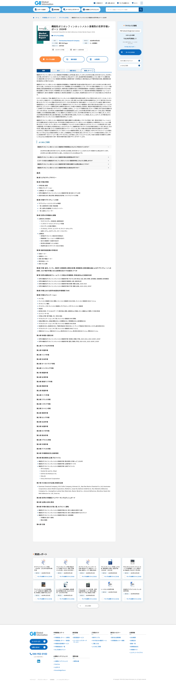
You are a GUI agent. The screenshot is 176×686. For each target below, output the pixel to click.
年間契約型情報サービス (61, 643)
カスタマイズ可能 (60, 50)
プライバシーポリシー (43, 679)
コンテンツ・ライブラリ (136, 652)
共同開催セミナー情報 (117, 640)
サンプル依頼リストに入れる (44, 576)
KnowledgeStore (60, 670)
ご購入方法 (95, 643)
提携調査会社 (134, 646)
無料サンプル (96, 637)
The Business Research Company (69, 40)
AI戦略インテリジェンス (61, 661)
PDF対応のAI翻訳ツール (99, 640)
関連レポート (88, 70)
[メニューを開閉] (142, 3)
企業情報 (132, 633)
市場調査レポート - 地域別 (62, 640)
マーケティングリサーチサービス (80, 641)
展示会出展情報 (116, 637)
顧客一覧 (133, 643)
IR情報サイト (134, 649)
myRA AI (57, 667)
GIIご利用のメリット (60, 649)
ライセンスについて (129, 47)
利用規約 (52, 679)
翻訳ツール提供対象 (78, 50)
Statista (57, 664)
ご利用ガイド (95, 633)
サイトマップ (32, 679)
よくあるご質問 (96, 646)
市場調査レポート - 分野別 (62, 637)
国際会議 (76, 661)
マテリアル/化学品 (64, 17)
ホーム (37, 17)
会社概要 (133, 637)
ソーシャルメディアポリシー (63, 679)
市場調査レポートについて (49, 17)
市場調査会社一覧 (59, 646)
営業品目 (133, 640)
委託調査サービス (78, 637)
